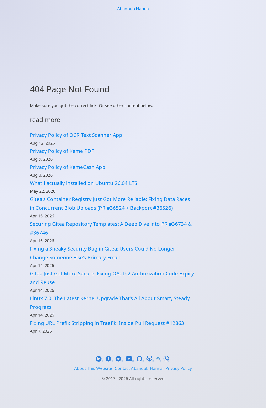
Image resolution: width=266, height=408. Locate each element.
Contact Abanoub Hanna (139, 368)
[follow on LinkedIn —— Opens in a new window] (100, 360)
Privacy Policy (178, 368)
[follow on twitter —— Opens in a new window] (120, 360)
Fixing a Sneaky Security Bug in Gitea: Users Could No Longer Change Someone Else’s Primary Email (102, 253)
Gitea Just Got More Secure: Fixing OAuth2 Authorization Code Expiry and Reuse (112, 278)
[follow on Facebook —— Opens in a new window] (110, 360)
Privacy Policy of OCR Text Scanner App (76, 134)
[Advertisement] (133, 47)
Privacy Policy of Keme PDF (62, 150)
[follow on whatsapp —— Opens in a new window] (167, 360)
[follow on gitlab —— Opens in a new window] (151, 360)
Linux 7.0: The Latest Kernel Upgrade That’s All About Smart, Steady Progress (110, 302)
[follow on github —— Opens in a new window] (141, 360)
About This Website (93, 368)
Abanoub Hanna (133, 8)
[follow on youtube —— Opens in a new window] (131, 360)
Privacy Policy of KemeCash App (67, 166)
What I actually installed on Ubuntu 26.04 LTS (83, 183)
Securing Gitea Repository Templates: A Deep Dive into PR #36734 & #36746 (111, 228)
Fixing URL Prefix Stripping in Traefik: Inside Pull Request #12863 (107, 322)
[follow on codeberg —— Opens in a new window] (160, 360)
